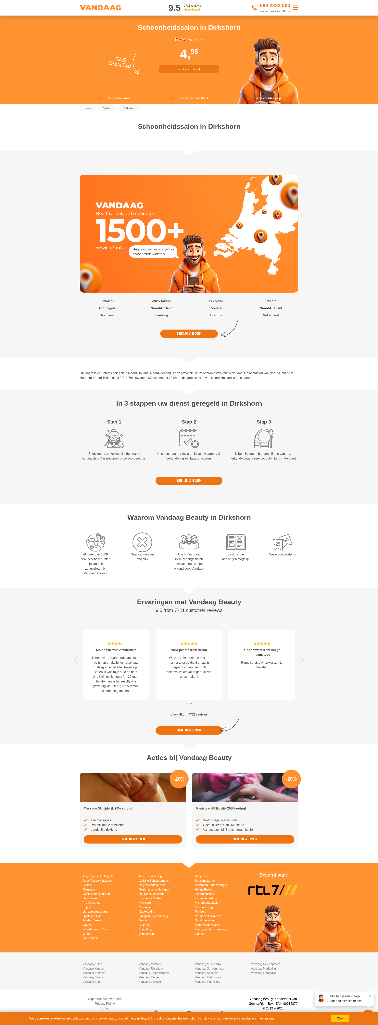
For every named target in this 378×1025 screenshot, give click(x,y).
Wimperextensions (207, 924)
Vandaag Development (265, 964)
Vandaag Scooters (207, 972)
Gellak (87, 885)
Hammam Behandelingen (211, 885)
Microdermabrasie (206, 902)
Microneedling (204, 907)
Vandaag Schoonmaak (209, 968)
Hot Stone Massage (151, 893)
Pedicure (200, 911)
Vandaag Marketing (263, 968)
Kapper (87, 907)
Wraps (87, 933)
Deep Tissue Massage (97, 880)
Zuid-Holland (161, 301)
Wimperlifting (147, 933)
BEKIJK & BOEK (188, 333)
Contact (104, 1008)
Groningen (107, 308)
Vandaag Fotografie (263, 972)
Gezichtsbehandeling (96, 893)
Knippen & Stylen (150, 898)
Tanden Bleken (92, 920)
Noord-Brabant (271, 308)
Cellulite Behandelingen (154, 880)
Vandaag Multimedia (208, 964)
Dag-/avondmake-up (152, 885)
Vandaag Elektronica (208, 977)
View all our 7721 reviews (189, 714)
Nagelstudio (146, 911)
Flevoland (107, 301)
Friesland (216, 301)
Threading (145, 929)
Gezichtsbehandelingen (154, 889)
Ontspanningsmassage (154, 916)
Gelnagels (89, 889)
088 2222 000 (275, 5)
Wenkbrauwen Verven (97, 929)
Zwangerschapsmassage (211, 929)
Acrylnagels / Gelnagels (98, 876)
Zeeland (216, 308)
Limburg (161, 315)
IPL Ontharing (91, 902)
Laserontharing (204, 893)
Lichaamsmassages (96, 911)
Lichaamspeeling (206, 898)
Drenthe (216, 315)
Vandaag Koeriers (94, 972)
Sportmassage (204, 920)
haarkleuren (90, 938)
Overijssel (107, 315)
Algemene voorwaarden (105, 999)
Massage (145, 907)
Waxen (87, 924)
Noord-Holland (162, 308)
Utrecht (270, 301)
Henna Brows (203, 889)
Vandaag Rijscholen (151, 968)
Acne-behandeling (150, 876)
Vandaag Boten (92, 981)
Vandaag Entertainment (154, 972)
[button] (76, 660)
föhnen (199, 933)
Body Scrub (202, 876)
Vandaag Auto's (93, 964)
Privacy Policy (105, 1003)
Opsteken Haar (92, 916)
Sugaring (144, 924)
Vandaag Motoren (150, 964)
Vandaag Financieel (207, 981)
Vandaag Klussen (94, 968)
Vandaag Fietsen (149, 977)
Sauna (143, 920)
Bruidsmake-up (205, 880)
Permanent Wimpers (208, 916)
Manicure (145, 902)
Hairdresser (90, 898)
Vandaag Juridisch (150, 981)
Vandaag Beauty (93, 977)
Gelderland (271, 315)
